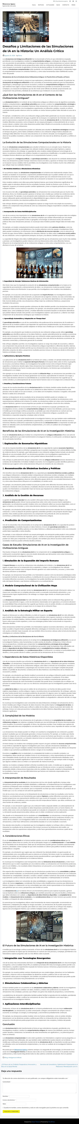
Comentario (7, 1082)
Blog (6, 1057)
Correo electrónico (9, 1100)
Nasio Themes (36, 1122)
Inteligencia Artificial (14, 1057)
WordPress (51, 1122)
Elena (20, 55)
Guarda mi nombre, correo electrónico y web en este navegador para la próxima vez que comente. (36, 1107)
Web (4, 1104)
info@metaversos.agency (61, 1)
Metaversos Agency (8, 4)
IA (17, 891)
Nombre (6, 1096)
